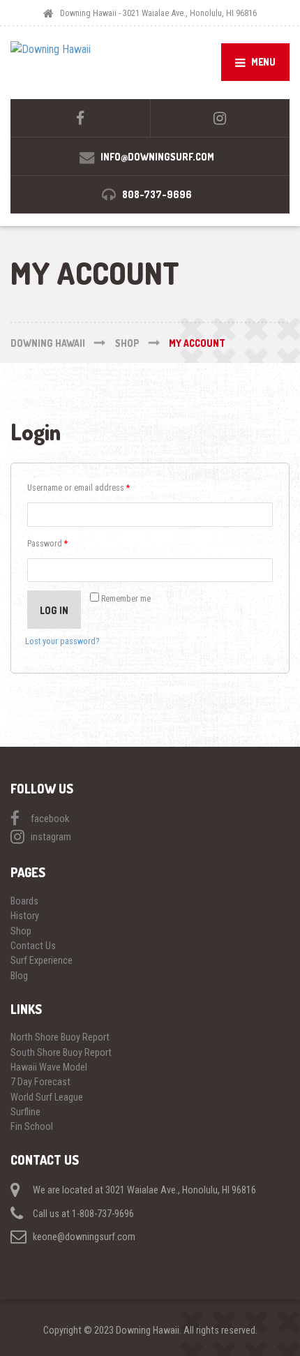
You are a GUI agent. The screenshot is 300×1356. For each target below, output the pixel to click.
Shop (20, 931)
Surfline (25, 1111)
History (24, 915)
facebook (50, 818)
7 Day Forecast (40, 1081)
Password (47, 543)
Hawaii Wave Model (48, 1067)
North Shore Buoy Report (60, 1037)
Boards (24, 901)
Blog (19, 975)
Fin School (31, 1126)
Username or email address (78, 487)
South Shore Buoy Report (61, 1052)
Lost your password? (62, 641)
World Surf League (46, 1097)
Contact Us (33, 945)
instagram (51, 836)
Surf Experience (41, 960)
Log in (54, 610)
